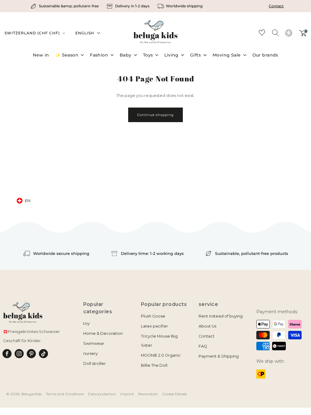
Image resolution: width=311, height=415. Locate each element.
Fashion (99, 55)
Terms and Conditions (65, 394)
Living (171, 55)
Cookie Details (174, 394)
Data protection (102, 394)
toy (86, 323)
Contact (276, 6)
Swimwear (93, 343)
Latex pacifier (154, 326)
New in (41, 55)
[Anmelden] (288, 35)
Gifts (195, 55)
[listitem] (65, 6)
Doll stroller (94, 363)
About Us (207, 326)
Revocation (148, 394)
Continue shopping (155, 115)
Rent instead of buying (221, 316)
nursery (90, 353)
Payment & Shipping (219, 356)
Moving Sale (227, 55)
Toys (148, 55)
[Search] (275, 32)
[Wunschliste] (262, 34)
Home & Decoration (103, 333)
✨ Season (66, 55)
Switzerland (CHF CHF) (33, 33)
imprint (127, 394)
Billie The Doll (154, 365)
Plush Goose (153, 316)
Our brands (265, 55)
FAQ (203, 346)
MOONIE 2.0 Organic (161, 355)
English (84, 33)
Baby (126, 55)
